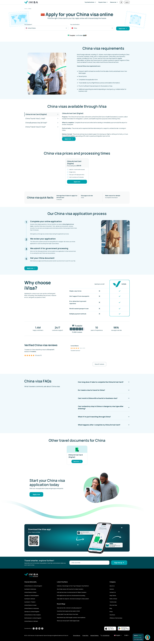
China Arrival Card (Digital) (36, 114)
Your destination (74, 24)
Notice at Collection (94, 635)
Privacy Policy (85, 635)
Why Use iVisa (113, 605)
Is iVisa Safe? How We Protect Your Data (67, 614)
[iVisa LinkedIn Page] (36, 628)
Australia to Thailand (29, 602)
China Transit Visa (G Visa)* (35, 127)
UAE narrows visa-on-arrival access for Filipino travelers (71, 592)
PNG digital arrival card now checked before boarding (71, 595)
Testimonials (113, 602)
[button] (90, 2)
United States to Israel (30, 605)
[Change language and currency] (121, 2)
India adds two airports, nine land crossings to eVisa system (73, 598)
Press (111, 611)
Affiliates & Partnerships (116, 618)
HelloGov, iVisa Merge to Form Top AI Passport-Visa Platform (73, 586)
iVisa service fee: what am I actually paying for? (69, 608)
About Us (112, 586)
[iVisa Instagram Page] (34, 628)
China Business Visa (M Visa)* (36, 123)
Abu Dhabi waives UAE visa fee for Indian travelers (70, 589)
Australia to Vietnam (29, 598)
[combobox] (46, 28)
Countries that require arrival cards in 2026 (68, 611)
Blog (111, 608)
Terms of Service (76, 635)
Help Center (113, 595)
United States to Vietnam (31, 621)
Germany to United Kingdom (31, 611)
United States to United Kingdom (33, 586)
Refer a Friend (113, 598)
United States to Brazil (30, 592)
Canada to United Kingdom (31, 595)
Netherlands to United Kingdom (32, 618)
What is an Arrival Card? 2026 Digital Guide (68, 620)
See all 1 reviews (99, 364)
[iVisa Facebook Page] (42, 628)
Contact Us (113, 592)
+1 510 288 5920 (105, 635)
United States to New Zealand (32, 615)
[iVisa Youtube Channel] (39, 628)
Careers (112, 589)
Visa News (112, 615)
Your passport (28, 24)
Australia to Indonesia (30, 589)
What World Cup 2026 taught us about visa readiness (71, 617)
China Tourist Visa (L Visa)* (35, 118)
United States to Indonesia (31, 608)
